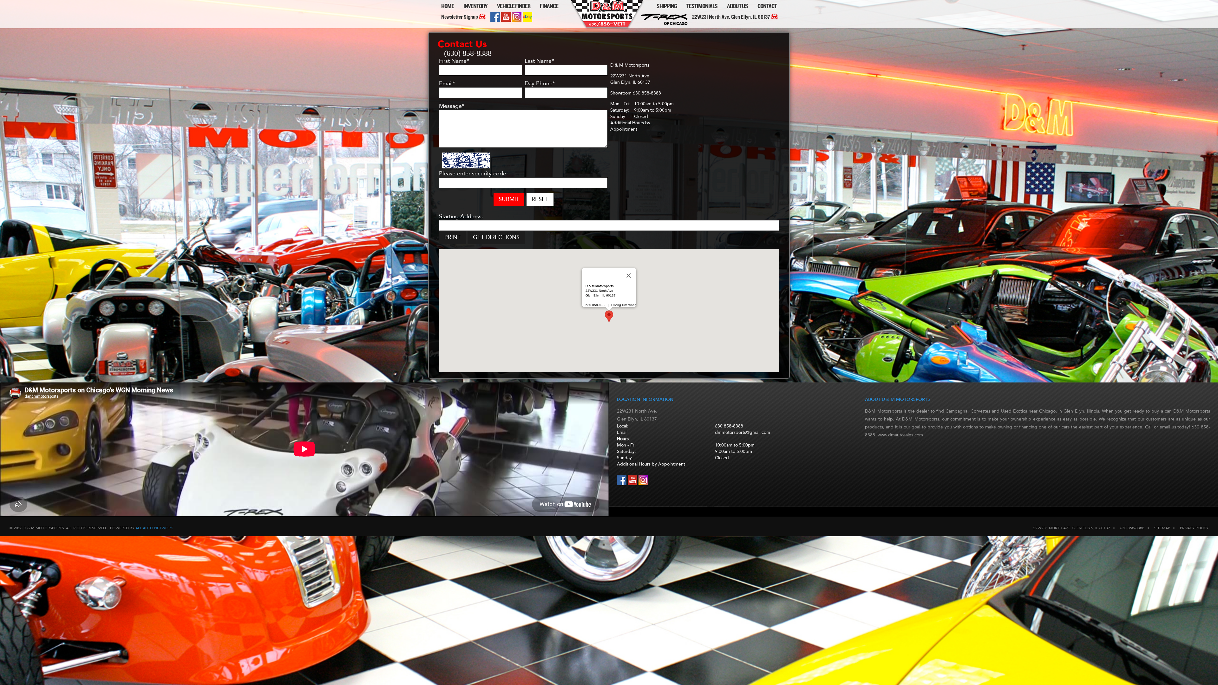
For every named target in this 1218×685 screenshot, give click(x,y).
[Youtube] (506, 20)
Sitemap (1162, 528)
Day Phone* (540, 83)
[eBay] (527, 20)
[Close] (628, 275)
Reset (540, 199)
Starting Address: (461, 216)
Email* (447, 83)
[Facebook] (495, 20)
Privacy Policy (1194, 528)
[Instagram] (517, 20)
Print (452, 237)
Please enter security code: (473, 173)
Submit (509, 199)
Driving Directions (623, 305)
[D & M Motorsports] (607, 28)
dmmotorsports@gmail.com (742, 432)
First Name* (454, 61)
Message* (451, 106)
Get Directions (496, 237)
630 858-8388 (729, 426)
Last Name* (539, 61)
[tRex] (665, 24)
